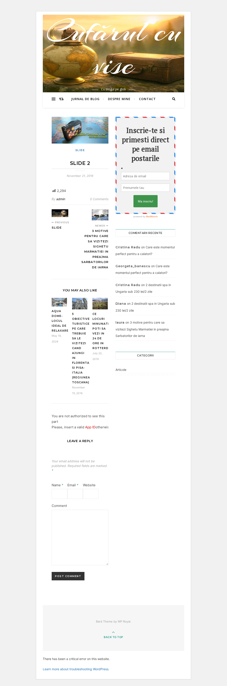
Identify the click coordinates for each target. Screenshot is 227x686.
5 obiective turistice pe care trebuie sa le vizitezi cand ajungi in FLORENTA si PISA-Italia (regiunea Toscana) (81, 348)
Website (89, 485)
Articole (120, 370)
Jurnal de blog (85, 99)
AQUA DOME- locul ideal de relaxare (60, 320)
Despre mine (119, 99)
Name (57, 485)
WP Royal (124, 621)
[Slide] (60, 213)
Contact (147, 99)
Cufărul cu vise (113, 48)
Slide (80, 150)
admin (60, 199)
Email (72, 485)
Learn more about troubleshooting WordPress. (76, 669)
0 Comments (99, 199)
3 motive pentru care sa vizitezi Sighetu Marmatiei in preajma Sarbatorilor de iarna (142, 329)
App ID (90, 427)
